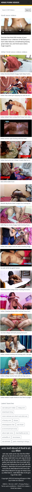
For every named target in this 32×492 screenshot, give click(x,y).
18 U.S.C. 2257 (13, 484)
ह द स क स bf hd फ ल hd (9, 429)
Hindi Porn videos (23, 486)
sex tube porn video (9, 408)
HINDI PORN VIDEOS (10, 2)
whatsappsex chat (8, 425)
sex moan (20, 425)
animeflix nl (6, 437)
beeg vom (21, 408)
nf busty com (6, 420)
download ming (7, 412)
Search (28, 10)
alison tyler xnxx (7, 433)
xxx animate (6, 441)
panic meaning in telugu (21, 441)
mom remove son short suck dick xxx (14, 416)
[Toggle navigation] (28, 2)
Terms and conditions (8, 486)
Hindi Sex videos (16, 488)
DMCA (5, 484)
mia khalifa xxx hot (22, 433)
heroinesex (16, 437)
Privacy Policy (23, 484)
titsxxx (16, 420)
